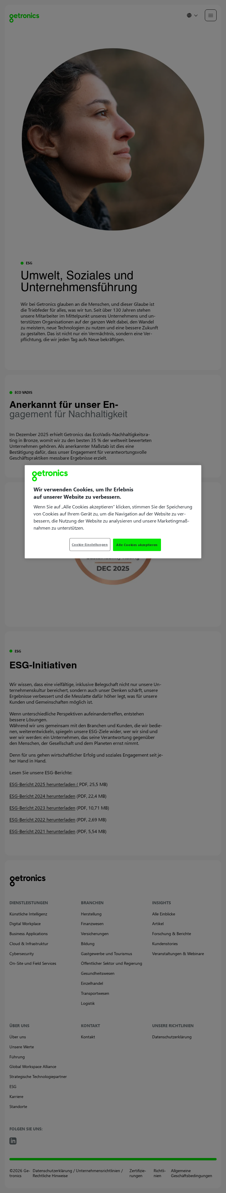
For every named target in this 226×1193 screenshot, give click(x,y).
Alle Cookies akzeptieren (137, 545)
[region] (113, 511)
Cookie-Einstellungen (90, 544)
